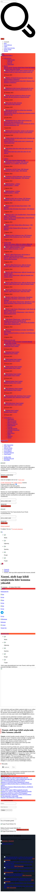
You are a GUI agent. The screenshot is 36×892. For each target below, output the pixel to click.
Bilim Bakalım (13, 160)
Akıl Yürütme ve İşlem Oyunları (12, 341)
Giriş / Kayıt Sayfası (9, 48)
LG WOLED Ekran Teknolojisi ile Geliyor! (17, 782)
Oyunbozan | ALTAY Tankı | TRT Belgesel (15, 170)
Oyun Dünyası (8, 45)
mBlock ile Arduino (21, 244)
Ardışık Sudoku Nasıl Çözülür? (12, 368)
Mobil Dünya (21, 67)
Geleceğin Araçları (12, 428)
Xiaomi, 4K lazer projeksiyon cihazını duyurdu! (16, 97)
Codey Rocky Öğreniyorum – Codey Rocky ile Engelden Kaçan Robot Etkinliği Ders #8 (19, 323)
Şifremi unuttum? (5, 526)
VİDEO (6, 159)
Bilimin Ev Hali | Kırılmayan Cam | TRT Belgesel (17, 237)
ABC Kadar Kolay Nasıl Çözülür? (13, 404)
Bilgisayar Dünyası (12, 424)
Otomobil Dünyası (9, 452)
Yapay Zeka (12, 69)
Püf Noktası (31, 67)
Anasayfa (6, 569)
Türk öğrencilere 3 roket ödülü (14, 797)
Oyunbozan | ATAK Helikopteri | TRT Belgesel (16, 178)
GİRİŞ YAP (4, 523)
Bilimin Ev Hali (21, 160)
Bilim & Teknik (8, 67)
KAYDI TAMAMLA (5, 506)
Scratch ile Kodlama (25, 245)
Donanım (15, 67)
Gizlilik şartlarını (17, 482)
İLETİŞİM (7, 460)
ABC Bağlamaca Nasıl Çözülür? (12, 390)
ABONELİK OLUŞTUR (22, 829)
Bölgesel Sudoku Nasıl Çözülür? (12, 382)
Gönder (3, 810)
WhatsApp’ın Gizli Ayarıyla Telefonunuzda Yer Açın (18, 89)
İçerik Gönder (7, 49)
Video (5, 46)
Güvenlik (9, 431)
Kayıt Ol (9, 63)
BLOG (6, 66)
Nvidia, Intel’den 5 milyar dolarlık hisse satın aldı (19, 779)
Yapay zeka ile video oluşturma (12, 104)
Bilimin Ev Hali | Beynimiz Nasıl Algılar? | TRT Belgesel (19, 209)
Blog (5, 43)
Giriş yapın (21, 479)
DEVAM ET (4, 476)
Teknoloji (6, 69)
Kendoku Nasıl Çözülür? (10, 412)
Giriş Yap (9, 61)
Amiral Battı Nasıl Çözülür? (11, 346)
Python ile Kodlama (14, 245)
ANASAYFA (7, 58)
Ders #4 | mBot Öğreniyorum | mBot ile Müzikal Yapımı (19, 284)
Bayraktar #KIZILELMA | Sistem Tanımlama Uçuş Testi (19, 871)
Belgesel (6, 160)
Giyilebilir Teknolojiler (13, 430)
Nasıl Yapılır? (7, 454)
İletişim (6, 51)
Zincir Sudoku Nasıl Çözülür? (12, 375)
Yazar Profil (10, 64)
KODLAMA (7, 242)
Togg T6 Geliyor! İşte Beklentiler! (13, 875)
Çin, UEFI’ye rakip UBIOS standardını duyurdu (19, 791)
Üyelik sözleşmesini (6, 482)
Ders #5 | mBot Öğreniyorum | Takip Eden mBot (17, 291)
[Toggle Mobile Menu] (1, 442)
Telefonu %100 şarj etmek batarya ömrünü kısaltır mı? (18, 72)
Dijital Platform (11, 425)
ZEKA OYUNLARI (9, 340)
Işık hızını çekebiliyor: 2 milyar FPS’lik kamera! (18, 794)
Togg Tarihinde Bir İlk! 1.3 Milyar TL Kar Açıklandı (18, 858)
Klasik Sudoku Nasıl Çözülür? (12, 361)
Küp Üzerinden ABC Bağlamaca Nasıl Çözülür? (17, 397)
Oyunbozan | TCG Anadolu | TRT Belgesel (15, 163)
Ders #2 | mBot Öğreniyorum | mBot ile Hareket (16, 266)
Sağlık (9, 434)
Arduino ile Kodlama (9, 244)
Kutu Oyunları (12, 343)
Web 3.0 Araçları (11, 422)
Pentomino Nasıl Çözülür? (11, 353)
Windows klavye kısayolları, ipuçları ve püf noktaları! (18, 132)
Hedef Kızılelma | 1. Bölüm (11, 185)
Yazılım (18, 69)
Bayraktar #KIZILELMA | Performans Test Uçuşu (17, 880)
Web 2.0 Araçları (11, 421)
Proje (26, 67)
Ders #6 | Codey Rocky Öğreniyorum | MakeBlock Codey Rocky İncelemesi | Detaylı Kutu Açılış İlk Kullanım (19, 302)
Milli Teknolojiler (8, 445)
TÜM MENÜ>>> (9, 417)
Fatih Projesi (10, 419)
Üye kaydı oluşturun (17, 529)
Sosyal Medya (8, 451)
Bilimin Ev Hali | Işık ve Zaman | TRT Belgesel (16, 200)
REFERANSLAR (9, 458)
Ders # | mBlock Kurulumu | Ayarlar (13, 248)
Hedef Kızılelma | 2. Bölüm (11, 192)
